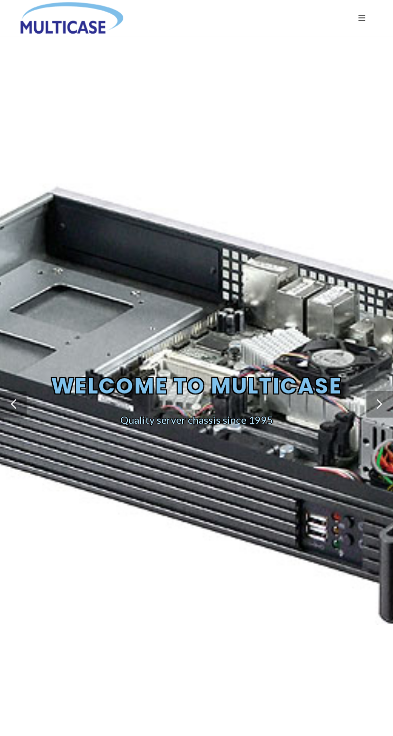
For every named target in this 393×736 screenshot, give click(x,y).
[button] (13, 404)
